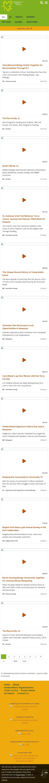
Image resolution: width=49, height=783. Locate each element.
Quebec (19, 22)
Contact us (23, 693)
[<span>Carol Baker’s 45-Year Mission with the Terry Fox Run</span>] (24, 360)
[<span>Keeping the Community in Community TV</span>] (24, 461)
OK (46, 772)
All (3, 16)
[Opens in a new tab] (24, 708)
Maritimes (32, 22)
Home (7, 684)
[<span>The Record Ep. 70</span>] (24, 615)
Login (38, 673)
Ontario (6, 22)
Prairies (30, 16)
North (19, 16)
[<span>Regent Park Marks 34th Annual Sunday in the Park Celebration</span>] (24, 511)
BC (10, 16)
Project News (28, 690)
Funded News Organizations (19, 687)
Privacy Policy (20, 775)
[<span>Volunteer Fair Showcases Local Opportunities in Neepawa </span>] (24, 309)
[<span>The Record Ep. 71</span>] (24, 102)
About (16, 684)
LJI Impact (9, 693)
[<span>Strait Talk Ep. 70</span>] (24, 150)
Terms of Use (11, 690)
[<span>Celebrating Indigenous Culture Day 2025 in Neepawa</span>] (24, 410)
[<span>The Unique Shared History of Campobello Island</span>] (24, 256)
